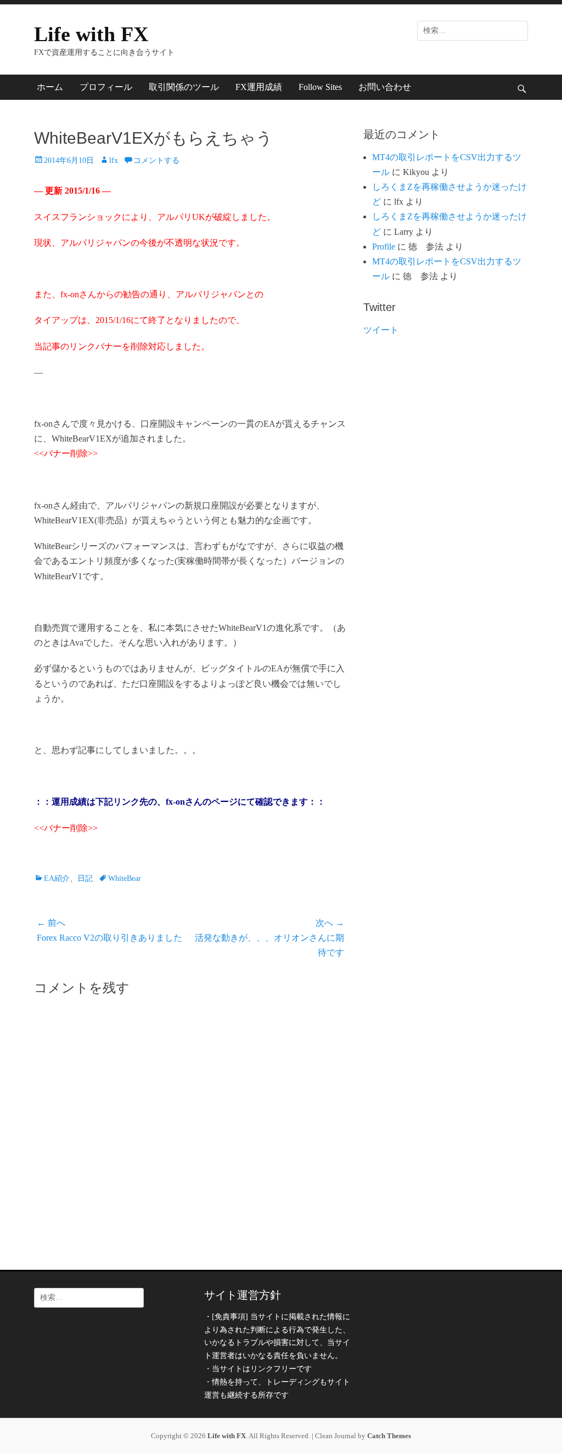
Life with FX (91, 34)
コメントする (156, 160)
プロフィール (106, 87)
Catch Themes (389, 1436)
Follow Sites (320, 87)
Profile (383, 246)
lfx (113, 160)
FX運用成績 (258, 87)
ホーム (50, 87)
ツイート (380, 330)
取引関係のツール (184, 87)
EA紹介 (57, 878)
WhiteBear (124, 878)
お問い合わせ (384, 87)
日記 (85, 878)
